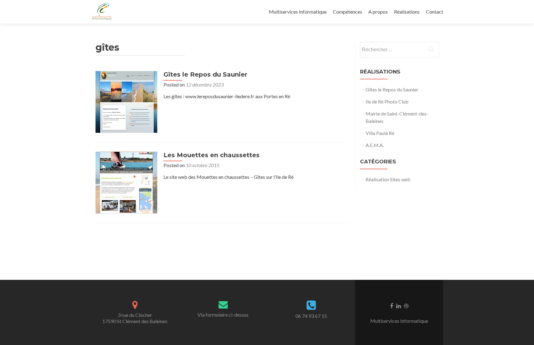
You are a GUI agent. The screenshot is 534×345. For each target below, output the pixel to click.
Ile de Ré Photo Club (387, 101)
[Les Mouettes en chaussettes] (126, 182)
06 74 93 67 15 (311, 316)
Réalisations (407, 12)
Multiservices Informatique (298, 12)
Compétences (347, 12)
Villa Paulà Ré (380, 133)
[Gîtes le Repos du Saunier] (126, 101)
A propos (378, 12)
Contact (434, 12)
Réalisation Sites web (388, 179)
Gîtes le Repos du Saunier (205, 74)
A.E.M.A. (375, 145)
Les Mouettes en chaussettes (211, 155)
